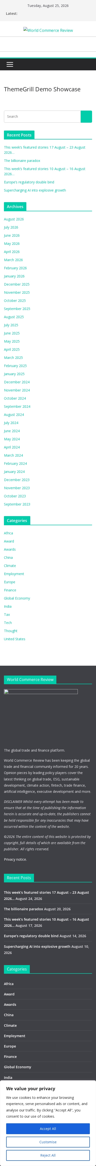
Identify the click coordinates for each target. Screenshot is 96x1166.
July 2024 (11, 422)
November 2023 (17, 488)
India (8, 606)
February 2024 (15, 463)
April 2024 (12, 447)
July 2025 (11, 325)
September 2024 (17, 406)
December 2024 (17, 382)
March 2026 (13, 259)
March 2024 (13, 455)
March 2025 (13, 357)
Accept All (48, 1128)
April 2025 (12, 349)
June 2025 (12, 333)
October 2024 (15, 398)
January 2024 (14, 471)
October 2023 (15, 496)
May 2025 (12, 341)
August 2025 (14, 316)
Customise (48, 1142)
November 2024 (17, 390)
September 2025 (17, 308)
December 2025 (17, 284)
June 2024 (12, 430)
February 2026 (15, 268)
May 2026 (12, 243)
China (8, 557)
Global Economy (17, 598)
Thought (10, 630)
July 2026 (11, 227)
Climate (10, 565)
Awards (10, 549)
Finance (10, 590)
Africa (8, 533)
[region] (48, 1123)
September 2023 (17, 504)
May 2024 (12, 439)
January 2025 (14, 373)
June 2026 (12, 235)
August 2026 (14, 219)
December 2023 (17, 479)
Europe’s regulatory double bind (29, 182)
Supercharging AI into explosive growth (35, 190)
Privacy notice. (15, 859)
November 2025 (17, 292)
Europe (9, 582)
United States (14, 639)
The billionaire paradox (22, 160)
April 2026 (12, 251)
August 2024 (14, 414)
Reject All (48, 1155)
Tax (7, 614)
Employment (14, 573)
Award (9, 541)
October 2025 (15, 300)
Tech (8, 622)
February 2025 (15, 365)
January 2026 (14, 276)
